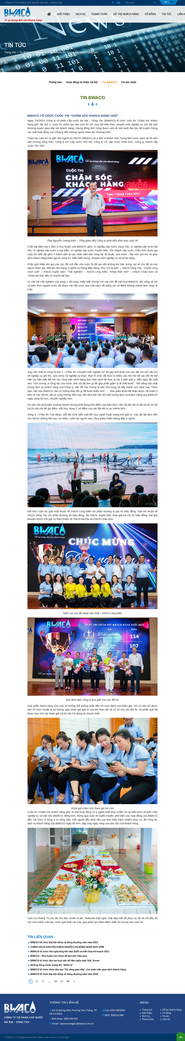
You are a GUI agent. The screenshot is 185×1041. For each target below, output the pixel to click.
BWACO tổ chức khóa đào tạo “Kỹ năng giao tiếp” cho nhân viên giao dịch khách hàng (78, 969)
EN (171, 2)
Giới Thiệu (63, 14)
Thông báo (55, 82)
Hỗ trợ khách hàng (126, 14)
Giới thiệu (147, 1013)
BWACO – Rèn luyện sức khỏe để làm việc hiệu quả (58, 956)
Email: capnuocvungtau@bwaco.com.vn (73, 1023)
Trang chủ (10, 52)
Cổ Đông (150, 14)
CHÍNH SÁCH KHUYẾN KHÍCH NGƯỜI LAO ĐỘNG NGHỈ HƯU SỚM (67, 947)
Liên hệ (166, 1019)
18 (67, 981)
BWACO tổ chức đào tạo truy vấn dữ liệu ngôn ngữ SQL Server (65, 960)
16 (55, 981)
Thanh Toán (99, 14)
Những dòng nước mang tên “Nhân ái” (51, 965)
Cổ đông (166, 1013)
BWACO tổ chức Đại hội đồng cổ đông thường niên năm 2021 (64, 942)
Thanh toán (148, 1019)
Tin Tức (167, 14)
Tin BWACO (26, 52)
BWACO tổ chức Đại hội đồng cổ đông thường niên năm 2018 (64, 974)
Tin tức (165, 1016)
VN (165, 2)
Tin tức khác (128, 82)
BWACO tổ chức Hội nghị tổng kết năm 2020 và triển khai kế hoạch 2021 (69, 951)
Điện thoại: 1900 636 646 (64, 1018)
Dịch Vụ (80, 14)
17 (61, 981)
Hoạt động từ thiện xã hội (82, 82)
